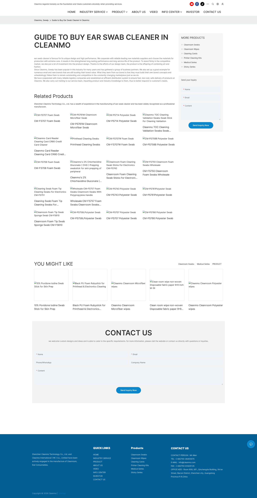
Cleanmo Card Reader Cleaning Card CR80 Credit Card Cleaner (49, 152)
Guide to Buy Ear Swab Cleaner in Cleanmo (70, 20)
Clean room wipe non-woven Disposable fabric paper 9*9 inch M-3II (166, 307)
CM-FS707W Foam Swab (120, 144)
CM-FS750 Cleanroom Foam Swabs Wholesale (156, 173)
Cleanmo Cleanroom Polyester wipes (205, 307)
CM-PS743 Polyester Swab (121, 194)
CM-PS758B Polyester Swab (159, 144)
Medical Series (203, 264)
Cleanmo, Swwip (41, 20)
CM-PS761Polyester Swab (157, 194)
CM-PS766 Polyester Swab (158, 218)
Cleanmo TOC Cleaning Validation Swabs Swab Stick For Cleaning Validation (156, 129)
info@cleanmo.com (187, 462)
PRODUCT (217, 264)
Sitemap (62, 493)
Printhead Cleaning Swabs (85, 144)
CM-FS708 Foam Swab (47, 168)
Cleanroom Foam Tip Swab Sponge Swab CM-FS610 (49, 223)
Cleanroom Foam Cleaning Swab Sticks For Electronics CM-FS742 (122, 176)
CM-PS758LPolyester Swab (85, 218)
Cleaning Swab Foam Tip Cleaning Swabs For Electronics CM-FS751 (48, 203)
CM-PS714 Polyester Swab (121, 121)
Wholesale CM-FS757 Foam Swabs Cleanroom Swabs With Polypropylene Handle (85, 203)
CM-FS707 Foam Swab (47, 121)
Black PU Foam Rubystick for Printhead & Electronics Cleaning (89, 307)
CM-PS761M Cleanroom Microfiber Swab (83, 125)
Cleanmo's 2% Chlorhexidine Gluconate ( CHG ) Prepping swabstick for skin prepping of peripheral (85, 179)
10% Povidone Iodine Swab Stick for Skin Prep (49, 307)
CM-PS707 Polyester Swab (121, 218)
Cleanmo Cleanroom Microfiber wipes (122, 307)
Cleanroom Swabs (186, 264)
